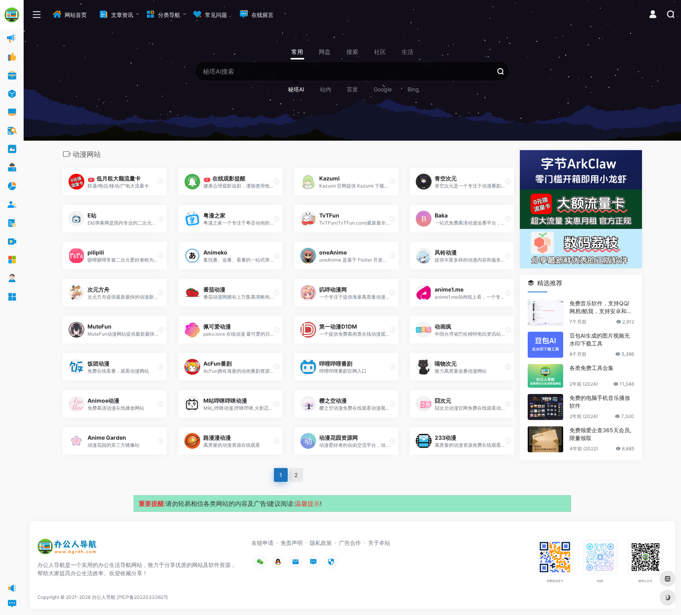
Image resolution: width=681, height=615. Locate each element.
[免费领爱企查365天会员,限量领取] (545, 439)
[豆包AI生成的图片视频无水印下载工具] (545, 345)
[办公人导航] (67, 549)
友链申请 (262, 542)
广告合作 (350, 542)
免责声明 (292, 542)
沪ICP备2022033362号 (142, 597)
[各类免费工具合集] (545, 376)
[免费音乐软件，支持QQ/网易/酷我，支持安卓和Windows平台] (545, 312)
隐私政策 (321, 542)
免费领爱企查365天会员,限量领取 (600, 434)
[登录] (653, 15)
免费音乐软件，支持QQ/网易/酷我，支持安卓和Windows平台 (601, 307)
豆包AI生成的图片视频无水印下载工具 (599, 339)
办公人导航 (103, 597)
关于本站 (379, 542)
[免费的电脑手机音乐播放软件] (545, 407)
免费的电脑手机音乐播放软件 (599, 401)
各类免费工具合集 (591, 367)
